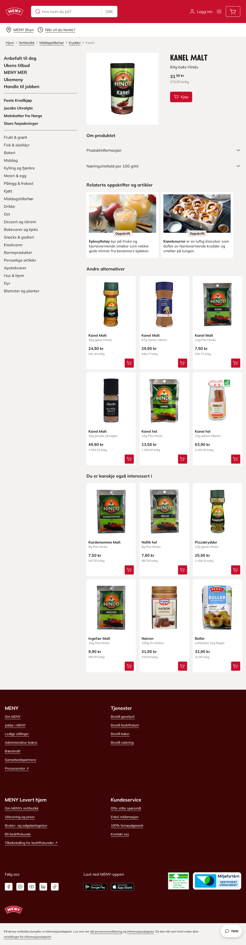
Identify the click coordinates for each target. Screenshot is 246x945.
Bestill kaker (120, 734)
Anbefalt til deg (20, 58)
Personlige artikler (20, 260)
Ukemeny (13, 79)
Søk (109, 11)
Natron (147, 638)
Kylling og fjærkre (19, 168)
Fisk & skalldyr (17, 145)
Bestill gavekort (123, 716)
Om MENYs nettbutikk (21, 808)
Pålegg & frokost (18, 183)
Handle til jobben (21, 86)
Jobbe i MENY (15, 725)
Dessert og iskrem (20, 221)
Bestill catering (122, 742)
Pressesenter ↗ (17, 768)
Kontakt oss (120, 834)
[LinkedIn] (43, 887)
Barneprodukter (18, 252)
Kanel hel (149, 431)
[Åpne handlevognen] (233, 11)
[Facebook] (8, 887)
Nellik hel (149, 542)
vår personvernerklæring (106, 931)
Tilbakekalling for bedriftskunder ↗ (31, 843)
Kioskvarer (13, 244)
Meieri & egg (15, 175)
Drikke (9, 206)
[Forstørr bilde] (122, 89)
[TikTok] (55, 887)
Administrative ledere (21, 742)
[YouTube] (32, 887)
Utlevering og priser (20, 817)
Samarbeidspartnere (20, 760)
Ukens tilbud (17, 65)
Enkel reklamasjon (124, 817)
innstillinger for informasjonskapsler (27, 937)
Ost (7, 214)
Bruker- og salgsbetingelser (26, 825)
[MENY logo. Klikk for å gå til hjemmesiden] (14, 11)
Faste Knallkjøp (18, 100)
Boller (200, 638)
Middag (11, 160)
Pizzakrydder (206, 542)
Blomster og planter (21, 290)
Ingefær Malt (99, 638)
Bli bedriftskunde (18, 834)
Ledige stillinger (17, 734)
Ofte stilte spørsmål (126, 808)
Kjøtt (8, 191)
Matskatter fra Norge (23, 115)
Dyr (7, 283)
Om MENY (13, 716)
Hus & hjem (14, 275)
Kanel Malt (97, 335)
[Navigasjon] (219, 11)
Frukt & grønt (15, 137)
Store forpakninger (21, 123)
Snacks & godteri (19, 237)
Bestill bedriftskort (125, 725)
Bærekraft (12, 751)
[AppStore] (122, 887)
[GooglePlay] (95, 887)
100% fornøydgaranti (127, 825)
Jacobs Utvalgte (18, 108)
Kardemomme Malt (104, 542)
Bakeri (9, 152)
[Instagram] (20, 887)
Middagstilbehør (18, 198)
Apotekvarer (15, 267)
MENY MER (15, 72)
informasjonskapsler (140, 931)
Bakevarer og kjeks (21, 229)
